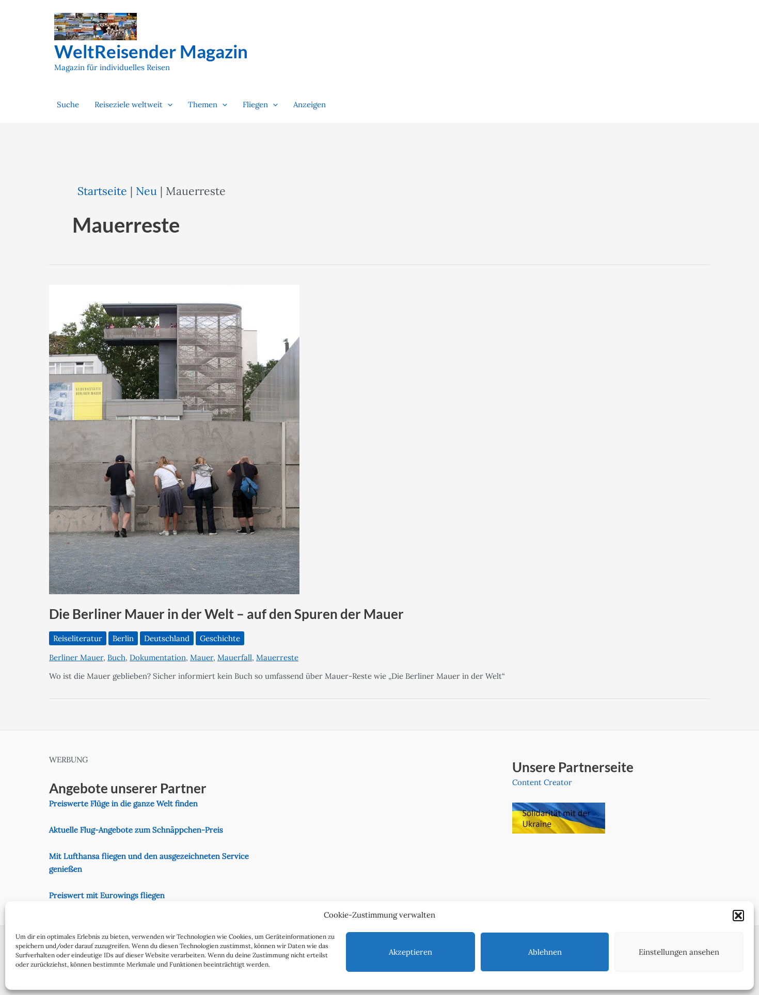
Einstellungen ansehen (679, 952)
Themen (202, 104)
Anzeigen (309, 104)
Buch (116, 657)
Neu (146, 191)
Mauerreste (277, 657)
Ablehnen (545, 952)
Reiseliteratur (77, 638)
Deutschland (166, 638)
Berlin (123, 638)
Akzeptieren (410, 952)
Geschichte (220, 638)
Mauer (201, 657)
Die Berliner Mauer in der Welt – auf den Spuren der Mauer (226, 614)
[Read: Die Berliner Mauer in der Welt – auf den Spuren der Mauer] (174, 438)
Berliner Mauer (76, 657)
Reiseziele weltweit (128, 104)
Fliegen (255, 104)
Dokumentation (158, 657)
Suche (68, 104)
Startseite (102, 191)
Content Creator (542, 782)
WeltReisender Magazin (151, 51)
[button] (738, 915)
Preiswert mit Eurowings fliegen (107, 895)
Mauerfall (234, 657)
